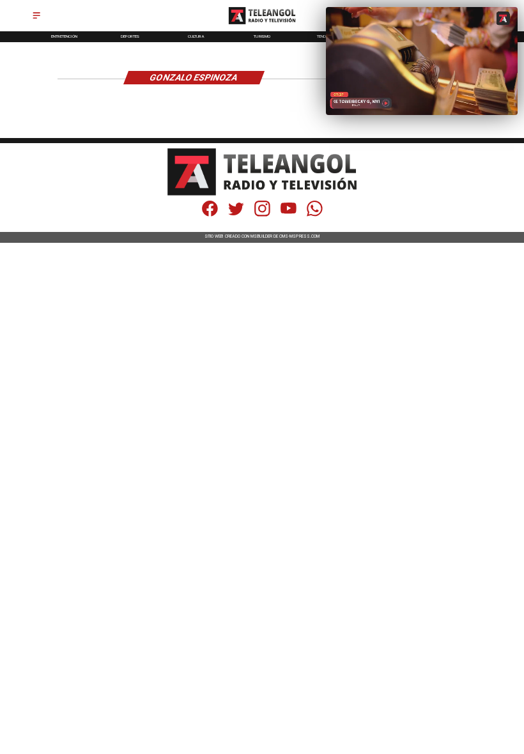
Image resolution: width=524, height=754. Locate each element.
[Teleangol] (36, 19)
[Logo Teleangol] (262, 24)
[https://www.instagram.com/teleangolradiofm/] (262, 215)
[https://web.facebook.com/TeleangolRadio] (209, 215)
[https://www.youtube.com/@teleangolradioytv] (288, 215)
